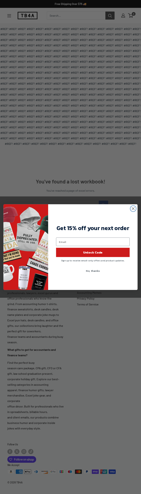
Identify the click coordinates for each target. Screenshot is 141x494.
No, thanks (93, 270)
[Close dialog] (133, 209)
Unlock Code (93, 252)
